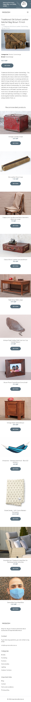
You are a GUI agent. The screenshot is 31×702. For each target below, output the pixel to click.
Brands (11, 54)
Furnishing (4, 658)
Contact (3, 684)
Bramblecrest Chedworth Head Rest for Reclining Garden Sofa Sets (15, 561)
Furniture (3, 661)
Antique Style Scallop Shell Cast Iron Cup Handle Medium (15, 341)
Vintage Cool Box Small (15, 137)
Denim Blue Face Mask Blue (15, 602)
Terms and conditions (7, 687)
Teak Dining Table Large (15, 300)
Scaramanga (17, 54)
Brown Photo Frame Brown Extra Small (15, 382)
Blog (2, 681)
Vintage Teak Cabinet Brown (15, 423)
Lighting (3, 667)
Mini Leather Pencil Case (15, 177)
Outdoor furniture (6, 670)
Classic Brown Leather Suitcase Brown (15, 259)
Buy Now (7, 65)
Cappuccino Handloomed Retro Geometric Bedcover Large (15, 218)
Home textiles (5, 664)
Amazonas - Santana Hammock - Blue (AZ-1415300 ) (15, 461)
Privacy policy (5, 690)
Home (3, 25)
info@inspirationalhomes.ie (9, 645)
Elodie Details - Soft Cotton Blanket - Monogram (15, 511)
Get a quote (24, 3)
